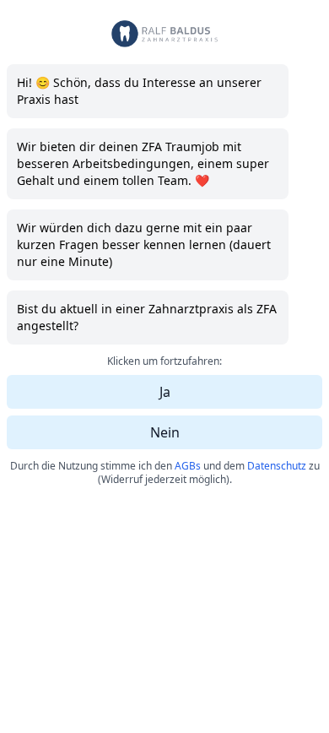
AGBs (188, 466)
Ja (164, 392)
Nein (165, 432)
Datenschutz (276, 466)
